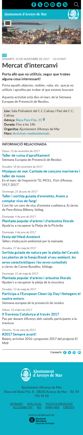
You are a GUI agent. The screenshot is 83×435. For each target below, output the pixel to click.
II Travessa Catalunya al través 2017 (30, 314)
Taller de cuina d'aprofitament (26, 155)
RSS (39, 407)
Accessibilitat (23, 407)
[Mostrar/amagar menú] (7, 23)
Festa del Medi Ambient (21, 236)
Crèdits (68, 407)
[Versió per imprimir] (78, 352)
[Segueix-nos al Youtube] (46, 4)
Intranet (16, 404)
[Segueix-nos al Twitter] (40, 4)
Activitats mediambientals (31, 133)
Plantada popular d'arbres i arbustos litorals (36, 277)
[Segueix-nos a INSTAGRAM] (52, 4)
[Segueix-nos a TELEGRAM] (58, 4)
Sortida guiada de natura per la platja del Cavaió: (40, 257)
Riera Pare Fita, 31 (29, 119)
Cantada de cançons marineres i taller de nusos (41, 173)
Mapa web (52, 407)
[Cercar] (76, 4)
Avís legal (34, 404)
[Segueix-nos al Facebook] (33, 4)
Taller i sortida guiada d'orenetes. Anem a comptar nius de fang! (35, 198)
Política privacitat (59, 404)
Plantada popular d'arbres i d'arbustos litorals (38, 220)
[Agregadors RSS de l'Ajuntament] (65, 4)
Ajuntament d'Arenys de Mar (25, 14)
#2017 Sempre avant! (19, 334)
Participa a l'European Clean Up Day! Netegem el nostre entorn (41, 296)
